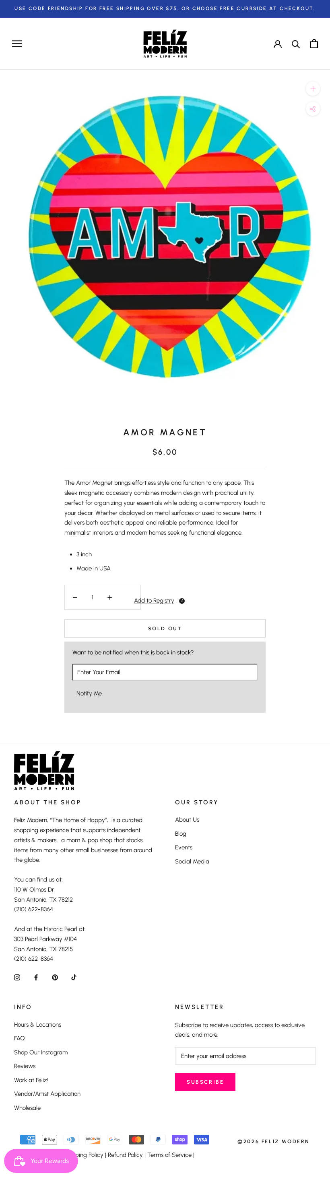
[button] (130, 600)
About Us (187, 819)
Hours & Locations (37, 1024)
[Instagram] (17, 977)
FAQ (19, 1038)
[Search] (296, 43)
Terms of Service (169, 1155)
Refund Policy (125, 1155)
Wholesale (27, 1107)
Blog (180, 833)
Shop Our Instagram (41, 1052)
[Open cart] (314, 43)
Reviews (24, 1066)
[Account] (278, 43)
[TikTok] (74, 977)
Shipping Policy (83, 1155)
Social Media (192, 861)
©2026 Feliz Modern (273, 1141)
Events (183, 847)
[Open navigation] (17, 43)
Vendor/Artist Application (47, 1093)
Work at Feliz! (31, 1080)
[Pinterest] (55, 977)
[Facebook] (36, 977)
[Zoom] (313, 89)
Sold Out (165, 628)
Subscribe (205, 1082)
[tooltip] (182, 601)
